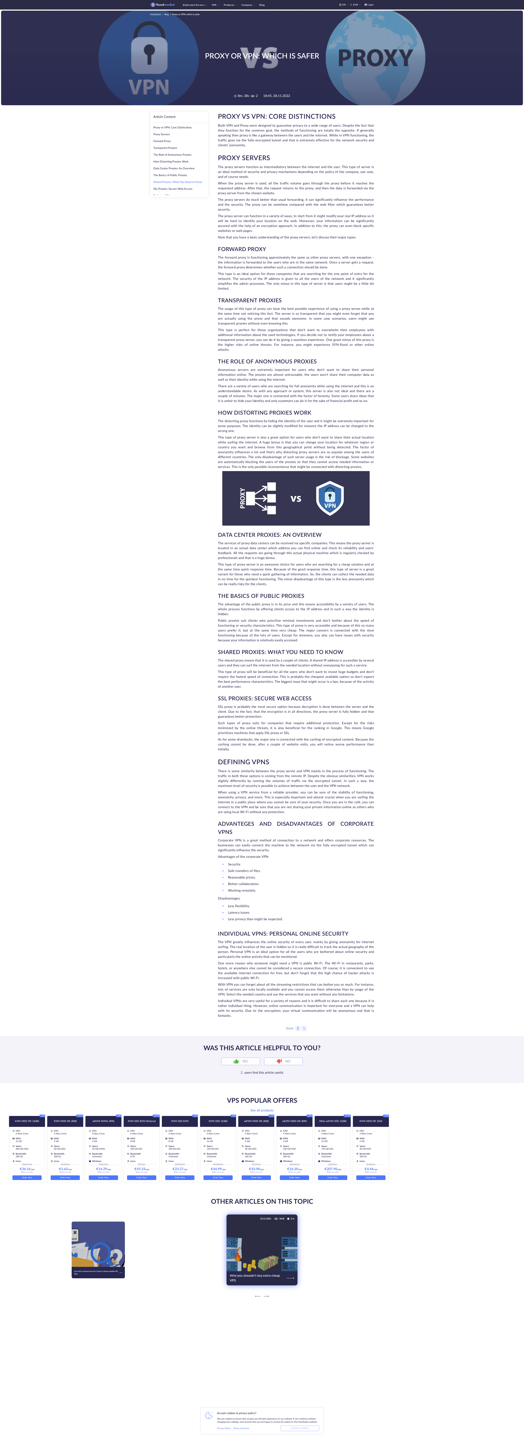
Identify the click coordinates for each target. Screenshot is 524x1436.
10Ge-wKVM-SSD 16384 (332, 1121)
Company (247, 5)
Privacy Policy (224, 1428)
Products (229, 5)
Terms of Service (241, 1428)
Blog (262, 5)
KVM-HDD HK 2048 (65, 1121)
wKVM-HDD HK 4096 (294, 1121)
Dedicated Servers (194, 5)
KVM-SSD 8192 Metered (142, 1121)
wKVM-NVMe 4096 (103, 1121)
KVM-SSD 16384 (218, 1121)
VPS (214, 5)
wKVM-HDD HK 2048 (256, 1121)
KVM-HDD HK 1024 (371, 1121)
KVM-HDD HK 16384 (27, 1121)
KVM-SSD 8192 (180, 1121)
